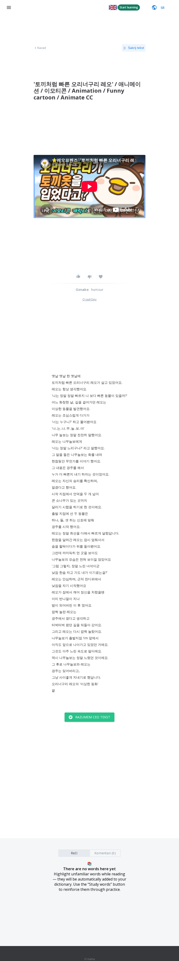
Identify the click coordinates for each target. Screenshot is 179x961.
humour (97, 289)
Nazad (41, 48)
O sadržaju (89, 299)
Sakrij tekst (136, 48)
